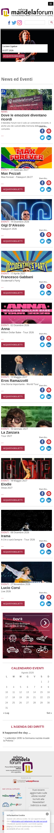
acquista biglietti (13, 56)
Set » (49, 713)
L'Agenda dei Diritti (27, 726)
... (2, 135)
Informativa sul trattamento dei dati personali (29, 821)
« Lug (6, 713)
